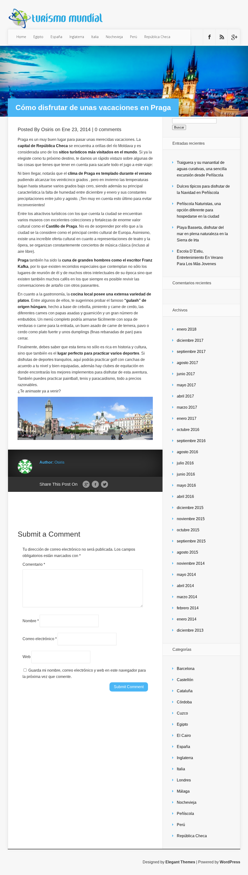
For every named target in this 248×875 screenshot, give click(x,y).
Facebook (95, 484)
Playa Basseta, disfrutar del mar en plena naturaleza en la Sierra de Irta (202, 233)
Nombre (31, 621)
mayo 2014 (186, 575)
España (56, 36)
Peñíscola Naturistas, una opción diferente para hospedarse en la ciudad (199, 210)
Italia (95, 36)
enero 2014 (186, 619)
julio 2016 (185, 463)
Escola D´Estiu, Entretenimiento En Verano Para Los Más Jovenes (200, 257)
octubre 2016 (188, 430)
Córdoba (184, 702)
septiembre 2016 (191, 441)
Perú (133, 36)
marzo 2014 (187, 597)
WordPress (230, 862)
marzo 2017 (187, 407)
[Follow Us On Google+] (234, 37)
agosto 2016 (187, 452)
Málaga (183, 791)
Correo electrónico (40, 639)
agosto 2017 (187, 363)
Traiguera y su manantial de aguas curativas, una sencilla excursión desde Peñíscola (202, 168)
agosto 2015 (187, 552)
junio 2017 (186, 374)
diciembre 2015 (190, 508)
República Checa (157, 36)
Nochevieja (114, 36)
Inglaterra (77, 36)
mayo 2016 (186, 485)
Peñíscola (185, 813)
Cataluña (185, 691)
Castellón (185, 680)
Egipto (38, 36)
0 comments (108, 129)
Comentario (34, 564)
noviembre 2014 (191, 563)
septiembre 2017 (191, 352)
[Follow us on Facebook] (209, 37)
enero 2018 (186, 329)
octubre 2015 (188, 530)
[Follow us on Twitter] (197, 37)
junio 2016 (186, 474)
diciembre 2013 (190, 630)
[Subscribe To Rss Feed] (222, 37)
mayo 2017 (186, 385)
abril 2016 (185, 496)
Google (86, 484)
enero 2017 (186, 418)
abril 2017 (185, 396)
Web (27, 657)
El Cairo (184, 735)
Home (21, 36)
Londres (184, 780)
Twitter (104, 484)
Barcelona (185, 669)
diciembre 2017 (190, 340)
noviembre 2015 (191, 519)
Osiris (47, 129)
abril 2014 (185, 586)
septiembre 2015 (191, 541)
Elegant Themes (180, 862)
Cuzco (182, 713)
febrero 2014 (188, 608)
